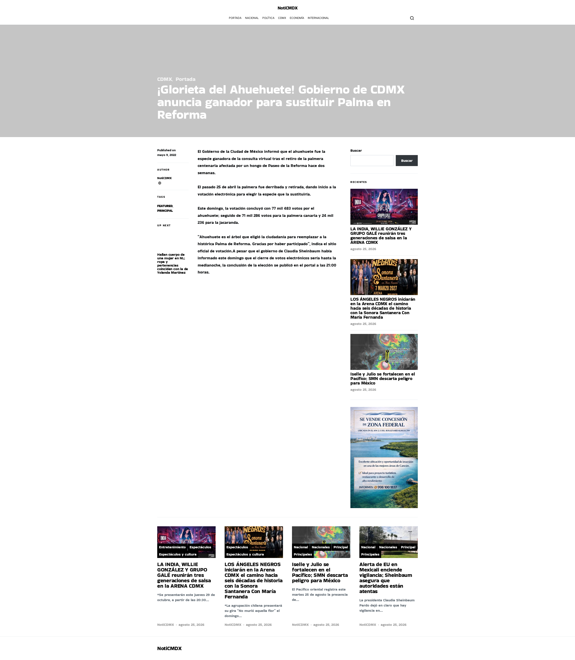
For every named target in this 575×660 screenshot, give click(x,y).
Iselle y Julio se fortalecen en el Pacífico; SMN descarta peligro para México (382, 378)
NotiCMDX (288, 8)
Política (268, 18)
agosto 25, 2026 (363, 248)
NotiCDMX (164, 178)
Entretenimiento (172, 547)
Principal (165, 210)
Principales (303, 554)
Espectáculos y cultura (178, 554)
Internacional (318, 18)
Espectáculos (200, 547)
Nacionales (321, 547)
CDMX (282, 18)
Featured (164, 206)
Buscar (356, 150)
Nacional (252, 18)
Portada (235, 18)
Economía (297, 18)
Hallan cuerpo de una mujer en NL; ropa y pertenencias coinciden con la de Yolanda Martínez (172, 263)
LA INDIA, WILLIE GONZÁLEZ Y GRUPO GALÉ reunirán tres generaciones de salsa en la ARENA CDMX (380, 235)
